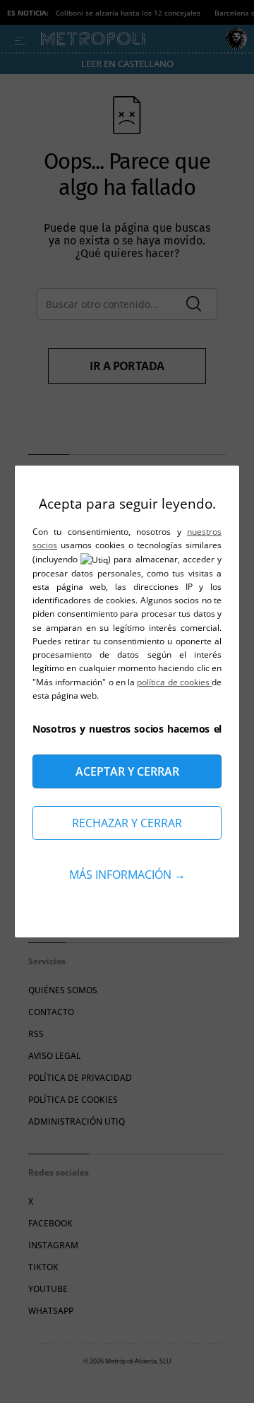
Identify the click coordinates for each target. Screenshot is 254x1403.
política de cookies (174, 682)
